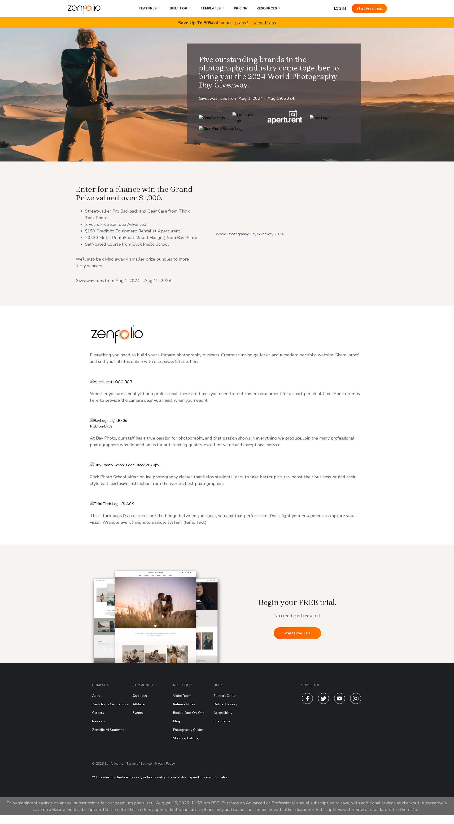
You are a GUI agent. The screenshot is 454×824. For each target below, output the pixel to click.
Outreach (140, 695)
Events (138, 713)
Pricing (241, 8)
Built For (178, 8)
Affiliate (139, 704)
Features (148, 8)
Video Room (182, 695)
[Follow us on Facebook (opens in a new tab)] (307, 703)
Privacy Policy (164, 763)
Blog (176, 721)
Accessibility (223, 713)
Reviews (98, 721)
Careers (98, 713)
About (96, 695)
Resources (267, 8)
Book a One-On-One (189, 713)
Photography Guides (188, 730)
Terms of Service (139, 763)
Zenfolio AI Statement (109, 730)
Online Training (225, 704)
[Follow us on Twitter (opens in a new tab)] (323, 703)
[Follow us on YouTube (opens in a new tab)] (339, 703)
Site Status (222, 721)
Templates (211, 8)
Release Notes (184, 704)
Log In (340, 8)
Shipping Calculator (188, 738)
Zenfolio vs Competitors (110, 704)
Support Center (225, 695)
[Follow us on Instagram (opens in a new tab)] (355, 703)
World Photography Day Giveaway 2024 (250, 234)
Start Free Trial (369, 8)
